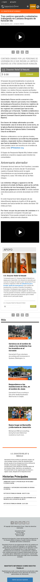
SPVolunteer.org (17, 148)
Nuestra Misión (10, 540)
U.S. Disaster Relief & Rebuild (10, 11)
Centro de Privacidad (22, 538)
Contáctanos (26, 541)
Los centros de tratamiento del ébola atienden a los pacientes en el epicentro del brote (20, 498)
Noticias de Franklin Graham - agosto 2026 (17, 493)
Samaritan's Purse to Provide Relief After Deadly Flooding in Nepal (18, 482)
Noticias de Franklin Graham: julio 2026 (16, 503)
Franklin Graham (26, 540)
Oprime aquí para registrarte (20, 579)
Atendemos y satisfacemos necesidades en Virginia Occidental (19, 488)
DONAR (33, 306)
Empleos (18, 540)
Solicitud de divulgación (9, 538)
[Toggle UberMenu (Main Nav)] (28, 6)
